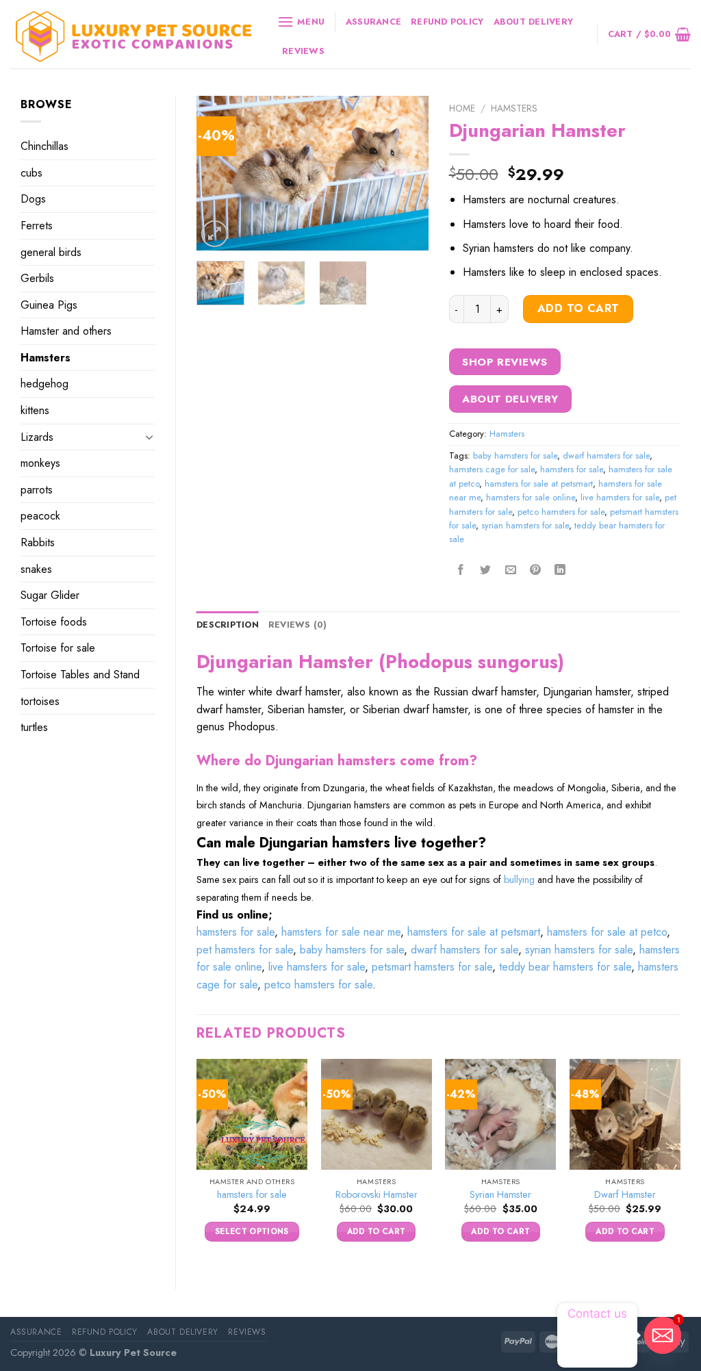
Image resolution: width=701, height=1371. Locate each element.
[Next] (406, 172)
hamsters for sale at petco (607, 932)
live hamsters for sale (620, 497)
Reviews (303, 50)
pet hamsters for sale (244, 950)
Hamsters (46, 358)
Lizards (37, 437)
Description (227, 624)
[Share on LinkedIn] (560, 570)
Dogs (33, 199)
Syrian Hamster (500, 1194)
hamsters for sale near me (340, 932)
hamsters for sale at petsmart (539, 483)
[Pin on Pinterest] (535, 570)
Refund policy (447, 21)
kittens (35, 410)
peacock (40, 516)
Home (462, 108)
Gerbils (37, 278)
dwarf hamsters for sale (606, 455)
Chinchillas (44, 146)
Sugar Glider (50, 595)
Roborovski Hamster (376, 1194)
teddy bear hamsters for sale (565, 967)
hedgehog (44, 384)
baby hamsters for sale (515, 455)
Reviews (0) (297, 624)
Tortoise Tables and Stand (80, 674)
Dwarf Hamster (625, 1194)
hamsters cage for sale (492, 469)
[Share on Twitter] (485, 570)
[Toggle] (149, 436)
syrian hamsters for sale (525, 525)
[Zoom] (214, 233)
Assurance (373, 21)
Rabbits (38, 542)
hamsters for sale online (530, 497)
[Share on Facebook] (461, 570)
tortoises (40, 701)
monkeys (40, 463)
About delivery (534, 21)
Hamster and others (66, 331)
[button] (438, 872)
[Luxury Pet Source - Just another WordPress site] (133, 34)
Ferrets (37, 225)
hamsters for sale (571, 469)
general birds (51, 252)
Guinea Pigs (49, 305)
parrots (37, 490)
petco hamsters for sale (561, 511)
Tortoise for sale (58, 648)
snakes (36, 569)
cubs (31, 173)
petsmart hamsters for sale (432, 967)
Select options (252, 1231)
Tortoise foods (54, 622)
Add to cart (578, 308)
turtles (34, 727)
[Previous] (218, 172)
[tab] (227, 625)
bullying (519, 879)
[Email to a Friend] (510, 570)
